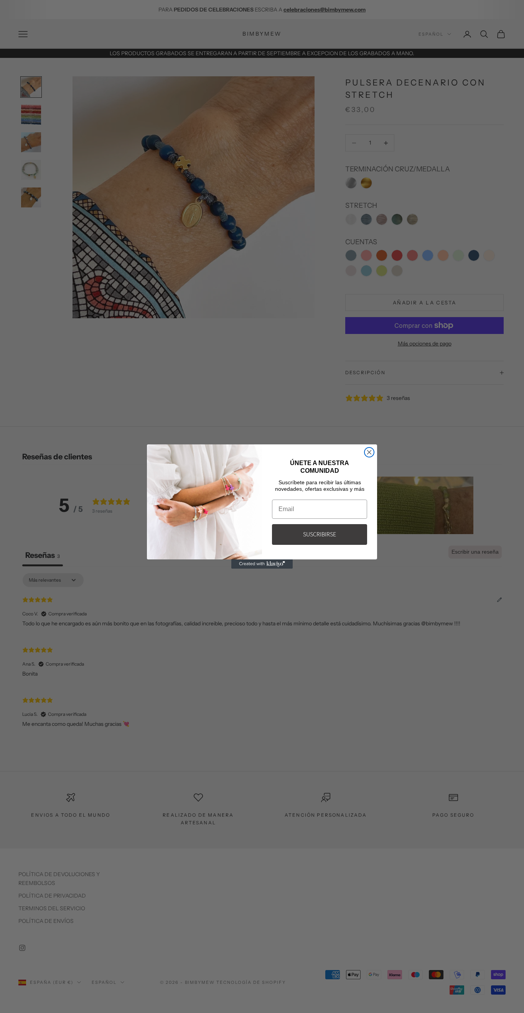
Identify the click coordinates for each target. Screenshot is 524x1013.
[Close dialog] (369, 452)
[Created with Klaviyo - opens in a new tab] (262, 564)
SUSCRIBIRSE (319, 534)
